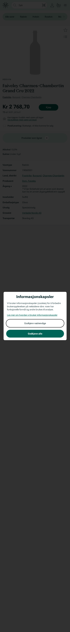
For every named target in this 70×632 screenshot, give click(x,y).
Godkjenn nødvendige (35, 323)
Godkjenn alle (35, 333)
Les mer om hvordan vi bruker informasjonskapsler (32, 315)
